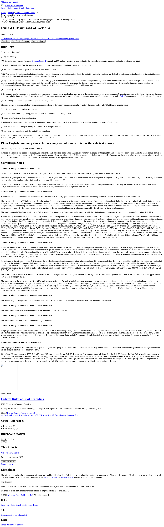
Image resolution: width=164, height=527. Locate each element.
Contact (14, 515)
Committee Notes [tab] (38, 41)
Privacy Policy (67, 477)
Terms (3, 525)
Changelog (22, 515)
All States (11, 505)
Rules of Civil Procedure (25, 13)
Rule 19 (123, 96)
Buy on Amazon (21, 413)
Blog (27, 8)
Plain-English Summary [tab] (20, 41)
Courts (15, 8)
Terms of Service (50, 477)
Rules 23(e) (36, 61)
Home (3, 13)
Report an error (7, 464)
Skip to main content (9, 2)
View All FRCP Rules (10, 453)
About (31, 8)
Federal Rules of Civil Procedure (22, 399)
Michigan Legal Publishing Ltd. (20, 495)
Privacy (10, 525)
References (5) (9, 426)
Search (21, 8)
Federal (4, 8)
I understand (6, 482)
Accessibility (18, 525)
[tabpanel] (82, 92)
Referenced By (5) (10, 428)
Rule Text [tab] (5, 41)
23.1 (44, 61)
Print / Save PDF (8, 462)
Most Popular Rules (30, 505)
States (10, 8)
